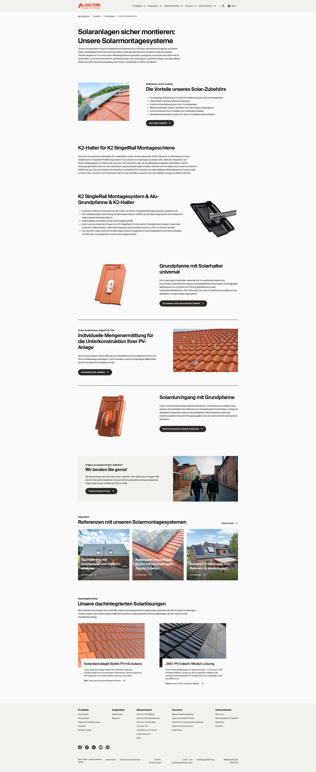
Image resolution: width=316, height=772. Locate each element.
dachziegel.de (83, 16)
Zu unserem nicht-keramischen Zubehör (181, 303)
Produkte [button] (137, 5)
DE (232, 6)
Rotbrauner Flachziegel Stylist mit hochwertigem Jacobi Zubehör (154, 564)
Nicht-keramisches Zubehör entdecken (181, 429)
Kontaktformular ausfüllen (93, 372)
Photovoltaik (110, 16)
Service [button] (189, 5)
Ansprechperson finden (99, 491)
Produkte (96, 16)
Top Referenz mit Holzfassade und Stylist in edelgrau (100, 564)
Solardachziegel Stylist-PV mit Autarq (113, 663)
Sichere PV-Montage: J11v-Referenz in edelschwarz (210, 566)
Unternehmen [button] (205, 5)
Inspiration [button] (153, 5)
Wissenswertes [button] (171, 5)
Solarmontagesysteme (128, 16)
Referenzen (228, 523)
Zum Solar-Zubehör (158, 123)
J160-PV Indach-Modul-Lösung (189, 663)
